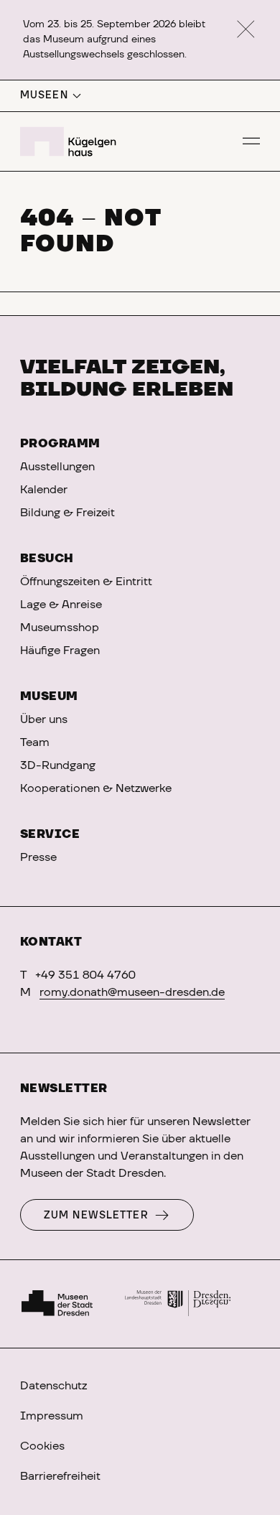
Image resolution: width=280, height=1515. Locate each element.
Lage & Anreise (61, 604)
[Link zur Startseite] (70, 141)
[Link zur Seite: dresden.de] (178, 1304)
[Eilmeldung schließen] (245, 29)
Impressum (51, 1416)
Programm (60, 443)
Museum (49, 696)
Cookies (42, 1446)
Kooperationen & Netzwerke (96, 788)
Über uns (43, 719)
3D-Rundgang (57, 765)
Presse (38, 857)
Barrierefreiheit (60, 1476)
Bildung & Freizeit (67, 512)
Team (35, 742)
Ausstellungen (57, 466)
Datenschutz (53, 1386)
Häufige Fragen (60, 650)
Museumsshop (59, 627)
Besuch (47, 558)
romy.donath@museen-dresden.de (132, 992)
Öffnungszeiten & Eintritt (86, 581)
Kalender (43, 489)
